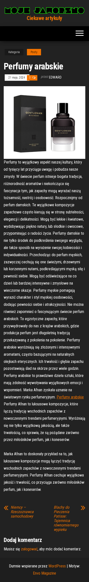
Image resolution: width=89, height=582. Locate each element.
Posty (34, 52)
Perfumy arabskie (70, 397)
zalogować (29, 549)
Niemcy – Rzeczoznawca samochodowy (22, 512)
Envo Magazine (44, 573)
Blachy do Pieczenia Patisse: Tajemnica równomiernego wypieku (66, 518)
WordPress (57, 566)
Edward (55, 77)
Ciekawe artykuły (44, 18)
